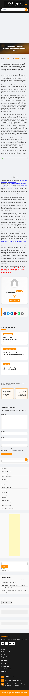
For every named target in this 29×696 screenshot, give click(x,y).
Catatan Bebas (4, 474)
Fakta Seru (3, 479)
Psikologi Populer (5, 500)
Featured (3, 482)
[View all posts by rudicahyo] (14, 283)
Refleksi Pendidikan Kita (7, 587)
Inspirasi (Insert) (8, 334)
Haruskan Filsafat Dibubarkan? (8, 582)
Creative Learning (5, 476)
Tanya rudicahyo (5, 505)
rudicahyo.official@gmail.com (13, 680)
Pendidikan (8, 384)
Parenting (6, 364)
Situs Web (3, 443)
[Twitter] (14, 296)
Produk (3, 654)
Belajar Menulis (4, 471)
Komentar (4, 414)
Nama (3, 431)
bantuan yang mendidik (19, 383)
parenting (3, 384)
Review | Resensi (5, 502)
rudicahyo (17, 58)
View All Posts (13, 300)
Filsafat (3, 484)
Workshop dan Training (10, 349)
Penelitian (3, 495)
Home (3, 649)
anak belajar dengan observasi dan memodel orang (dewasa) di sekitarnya (14, 241)
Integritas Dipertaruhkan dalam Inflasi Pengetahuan (13, 585)
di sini (9, 188)
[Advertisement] (14, 28)
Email (3, 437)
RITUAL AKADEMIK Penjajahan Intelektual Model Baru (13, 580)
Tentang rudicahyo (6, 652)
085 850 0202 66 (9, 676)
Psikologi (3, 497)
